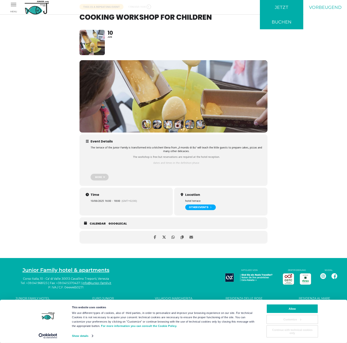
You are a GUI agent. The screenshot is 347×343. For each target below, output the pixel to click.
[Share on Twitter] (164, 237)
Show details (80, 335)
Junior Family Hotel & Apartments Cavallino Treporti (41, 7)
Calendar (98, 223)
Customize (290, 319)
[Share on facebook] (155, 237)
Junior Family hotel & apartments (65, 270)
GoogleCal (117, 223)
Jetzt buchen (282, 15)
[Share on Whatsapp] (173, 237)
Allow (292, 308)
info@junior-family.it (96, 283)
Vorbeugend (325, 7)
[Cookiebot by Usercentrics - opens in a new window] (48, 336)
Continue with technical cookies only (292, 331)
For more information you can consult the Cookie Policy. (139, 325)
